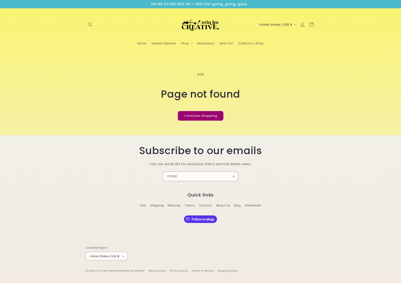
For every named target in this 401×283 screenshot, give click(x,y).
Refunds (174, 205)
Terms (190, 205)
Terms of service (203, 270)
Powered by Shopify (132, 271)
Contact (205, 205)
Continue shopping (200, 115)
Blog (237, 205)
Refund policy (157, 270)
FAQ (143, 205)
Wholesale (253, 205)
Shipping (157, 205)
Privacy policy (179, 270)
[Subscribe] (233, 176)
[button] (90, 24)
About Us (223, 205)
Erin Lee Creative (108, 271)
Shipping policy (228, 270)
